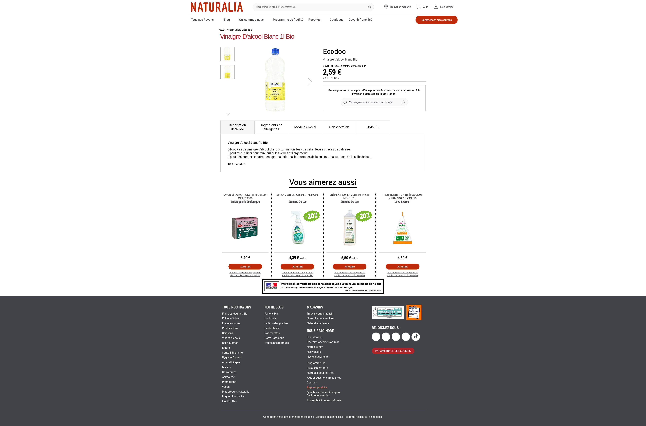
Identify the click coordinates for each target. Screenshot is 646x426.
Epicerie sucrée (231, 323)
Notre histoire (315, 346)
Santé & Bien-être (232, 352)
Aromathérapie (231, 362)
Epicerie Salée (230, 318)
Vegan (226, 386)
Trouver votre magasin (320, 313)
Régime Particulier (233, 396)
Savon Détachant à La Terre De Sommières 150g (245, 196)
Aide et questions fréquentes (324, 377)
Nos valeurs (314, 351)
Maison (226, 367)
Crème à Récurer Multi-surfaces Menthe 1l (349, 196)
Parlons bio (271, 313)
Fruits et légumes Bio (234, 313)
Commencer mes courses (436, 20)
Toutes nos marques (276, 342)
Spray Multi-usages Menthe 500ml (297, 194)
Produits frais (230, 328)
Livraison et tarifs (317, 368)
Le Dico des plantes (276, 323)
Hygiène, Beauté (231, 357)
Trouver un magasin (400, 7)
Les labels (270, 318)
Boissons (227, 333)
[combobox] (313, 7)
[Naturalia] (217, 7)
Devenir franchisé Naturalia (323, 342)
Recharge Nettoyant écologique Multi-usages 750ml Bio (402, 196)
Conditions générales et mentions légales (287, 416)
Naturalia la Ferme (318, 323)
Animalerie (228, 377)
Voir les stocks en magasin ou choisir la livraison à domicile (245, 274)
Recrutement (314, 337)
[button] (310, 81)
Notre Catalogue (274, 338)
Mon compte (446, 7)
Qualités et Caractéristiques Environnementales (323, 394)
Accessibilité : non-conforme (324, 400)
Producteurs (271, 328)
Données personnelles (328, 416)
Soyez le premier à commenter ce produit (344, 66)
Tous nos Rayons (202, 19)
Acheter (245, 266)
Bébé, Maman (230, 342)
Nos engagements (318, 356)
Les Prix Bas (229, 401)
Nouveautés (229, 372)
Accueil (222, 29)
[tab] (237, 127)
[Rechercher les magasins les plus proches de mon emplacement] (345, 102)
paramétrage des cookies (393, 351)
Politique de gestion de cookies (363, 416)
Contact (312, 382)
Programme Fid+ (317, 363)
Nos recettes (272, 333)
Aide (425, 7)
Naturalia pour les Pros (320, 318)
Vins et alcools (231, 338)
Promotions (229, 381)
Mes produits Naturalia (235, 391)
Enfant (226, 347)
